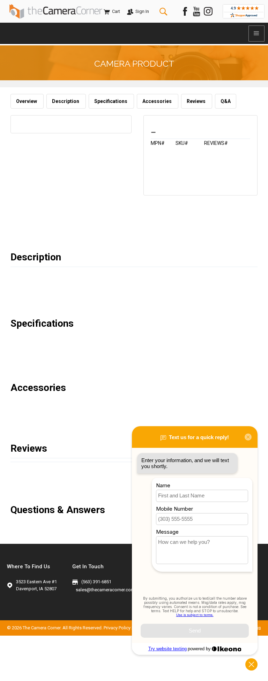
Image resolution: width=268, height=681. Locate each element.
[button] (256, 33)
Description (66, 101)
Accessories (157, 101)
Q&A (226, 101)
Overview (27, 101)
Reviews (197, 101)
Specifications (111, 101)
